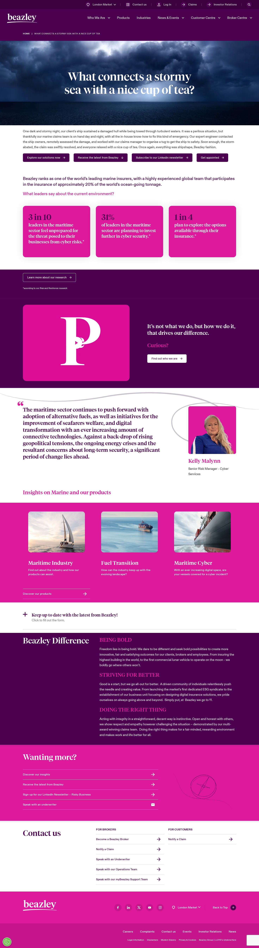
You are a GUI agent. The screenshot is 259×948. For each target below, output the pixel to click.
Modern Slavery (168, 940)
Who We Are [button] (96, 18)
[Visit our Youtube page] (149, 907)
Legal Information (135, 940)
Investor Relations (210, 931)
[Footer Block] (40, 905)
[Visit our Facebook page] (117, 907)
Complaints (147, 931)
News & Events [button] (169, 18)
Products (123, 18)
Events (187, 931)
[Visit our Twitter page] (139, 907)
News (232, 931)
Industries (144, 18)
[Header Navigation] (22, 18)
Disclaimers (152, 940)
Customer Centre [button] (203, 18)
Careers (128, 931)
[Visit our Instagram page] (160, 907)
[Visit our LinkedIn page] (128, 907)
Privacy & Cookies (187, 940)
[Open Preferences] (7, 941)
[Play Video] (76, 343)
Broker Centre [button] (237, 18)
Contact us (169, 931)
